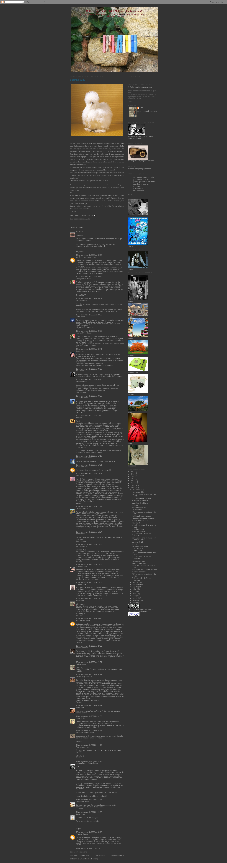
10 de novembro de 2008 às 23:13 (89, 706)
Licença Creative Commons (138, 611)
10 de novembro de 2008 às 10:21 (89, 465)
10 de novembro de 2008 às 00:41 (89, 349)
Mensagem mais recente (79, 855)
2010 (133, 483)
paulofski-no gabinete (141, 184)
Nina (77, 371)
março (135, 598)
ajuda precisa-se (138, 531)
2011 (133, 481)
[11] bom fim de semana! (141, 516)
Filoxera (79, 834)
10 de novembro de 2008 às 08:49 (89, 380)
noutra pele (136, 523)
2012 (133, 478)
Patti (78, 601)
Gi (77, 351)
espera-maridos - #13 (140, 521)
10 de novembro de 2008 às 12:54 (89, 532)
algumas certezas (139, 572)
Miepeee (79, 566)
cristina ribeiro (81, 648)
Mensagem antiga (117, 855)
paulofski (79, 508)
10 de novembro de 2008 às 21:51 (89, 662)
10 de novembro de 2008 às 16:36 (89, 564)
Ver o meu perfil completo (147, 111)
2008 (133, 488)
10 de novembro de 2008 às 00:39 (89, 331)
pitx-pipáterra (138, 188)
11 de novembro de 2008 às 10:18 (89, 745)
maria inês (80, 467)
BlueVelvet (80, 801)
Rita (77, 476)
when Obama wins (139, 563)
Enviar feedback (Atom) (89, 859)
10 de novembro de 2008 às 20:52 (89, 646)
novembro (137, 492)
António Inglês (81, 676)
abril (134, 596)
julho (135, 589)
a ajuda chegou (138, 529)
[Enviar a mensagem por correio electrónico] (94, 215)
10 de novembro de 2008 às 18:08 (89, 582)
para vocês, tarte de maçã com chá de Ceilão (144, 539)
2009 (133, 485)
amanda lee (136, 505)
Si (77, 418)
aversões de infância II (140, 501)
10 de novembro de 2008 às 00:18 (89, 277)
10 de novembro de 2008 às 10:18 (89, 456)
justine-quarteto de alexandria (144, 182)
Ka (91, 151)
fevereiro (136, 600)
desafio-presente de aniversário (144, 518)
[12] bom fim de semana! (141, 498)
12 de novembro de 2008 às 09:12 (89, 832)
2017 (133, 472)
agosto (135, 587)
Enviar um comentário (78, 852)
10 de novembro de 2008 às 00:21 (89, 299)
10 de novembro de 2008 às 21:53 (89, 675)
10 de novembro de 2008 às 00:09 (89, 255)
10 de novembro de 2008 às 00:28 (89, 315)
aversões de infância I (140, 503)
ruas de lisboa (138, 191)
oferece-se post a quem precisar (144, 570)
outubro (136, 582)
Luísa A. (79, 718)
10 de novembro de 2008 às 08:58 (89, 396)
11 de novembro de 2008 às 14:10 (89, 761)
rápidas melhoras (138, 561)
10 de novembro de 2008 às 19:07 (89, 599)
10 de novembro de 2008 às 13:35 (89, 544)
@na (78, 707)
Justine (79, 584)
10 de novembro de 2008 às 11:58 (89, 507)
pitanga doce (138, 186)
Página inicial (100, 855)
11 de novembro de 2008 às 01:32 (89, 716)
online (130, 194)
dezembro (137, 490)
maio (135, 594)
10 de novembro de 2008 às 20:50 (89, 619)
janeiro (135, 603)
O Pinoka (79, 398)
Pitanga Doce (81, 279)
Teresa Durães (81, 458)
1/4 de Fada (80, 620)
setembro (136, 585)
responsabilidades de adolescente (140, 547)
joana (78, 317)
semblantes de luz (139, 507)
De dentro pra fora (83, 257)
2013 (133, 476)
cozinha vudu (77, 80)
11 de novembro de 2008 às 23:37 (89, 812)
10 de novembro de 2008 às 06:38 (89, 369)
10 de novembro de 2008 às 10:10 (89, 416)
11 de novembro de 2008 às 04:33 (89, 731)
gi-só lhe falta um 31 (141, 179)
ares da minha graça (114, 11)
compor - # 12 (137, 542)
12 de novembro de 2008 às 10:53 (89, 848)
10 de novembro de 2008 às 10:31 (89, 474)
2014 (133, 474)
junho (135, 591)
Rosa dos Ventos (82, 733)
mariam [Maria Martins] (85, 763)
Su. (77, 814)
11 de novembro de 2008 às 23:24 (89, 800)
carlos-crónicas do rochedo (143, 177)
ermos (134, 544)
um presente (137, 510)
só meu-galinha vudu (82, 219)
